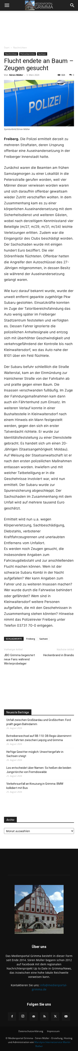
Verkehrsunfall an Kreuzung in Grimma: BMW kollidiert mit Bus (34, 785)
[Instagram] (23, 1016)
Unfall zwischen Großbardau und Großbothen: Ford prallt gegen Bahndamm (38, 722)
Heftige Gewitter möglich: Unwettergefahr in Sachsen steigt (34, 754)
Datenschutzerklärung (30, 1031)
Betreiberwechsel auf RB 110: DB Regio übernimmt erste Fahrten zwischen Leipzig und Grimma (38, 738)
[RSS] (44, 1017)
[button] (6, 5)
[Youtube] (66, 1017)
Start (6, 47)
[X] (55, 1017)
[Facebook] (12, 1017)
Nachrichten (20, 47)
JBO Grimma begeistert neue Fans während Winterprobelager (19, 659)
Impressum (53, 1031)
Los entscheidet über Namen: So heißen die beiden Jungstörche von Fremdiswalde (38, 770)
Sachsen (42, 53)
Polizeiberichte (27, 53)
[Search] (72, 5)
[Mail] (34, 1017)
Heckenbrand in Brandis (58, 655)
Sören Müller (16, 74)
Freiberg (30, 638)
